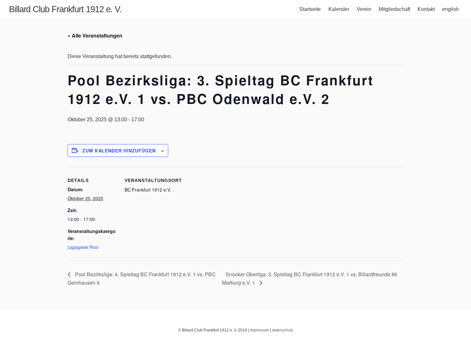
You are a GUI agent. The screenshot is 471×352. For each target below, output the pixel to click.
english (450, 9)
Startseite (310, 9)
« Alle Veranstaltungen (95, 35)
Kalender (338, 9)
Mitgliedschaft (394, 9)
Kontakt (426, 9)
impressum (259, 330)
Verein (364, 9)
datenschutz (282, 330)
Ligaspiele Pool (83, 247)
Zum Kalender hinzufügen (119, 150)
